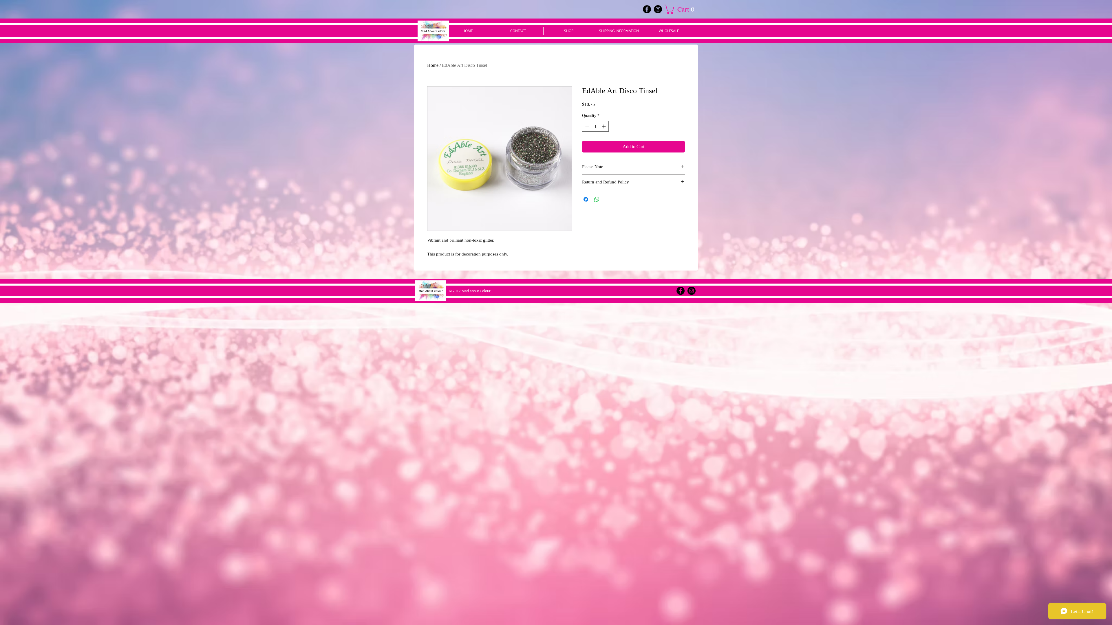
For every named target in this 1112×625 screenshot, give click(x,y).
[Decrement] (586, 126)
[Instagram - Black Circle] (658, 9)
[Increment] (604, 126)
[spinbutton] (595, 126)
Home (432, 65)
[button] (681, 9)
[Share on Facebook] (585, 199)
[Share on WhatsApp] (596, 199)
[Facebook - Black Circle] (647, 9)
